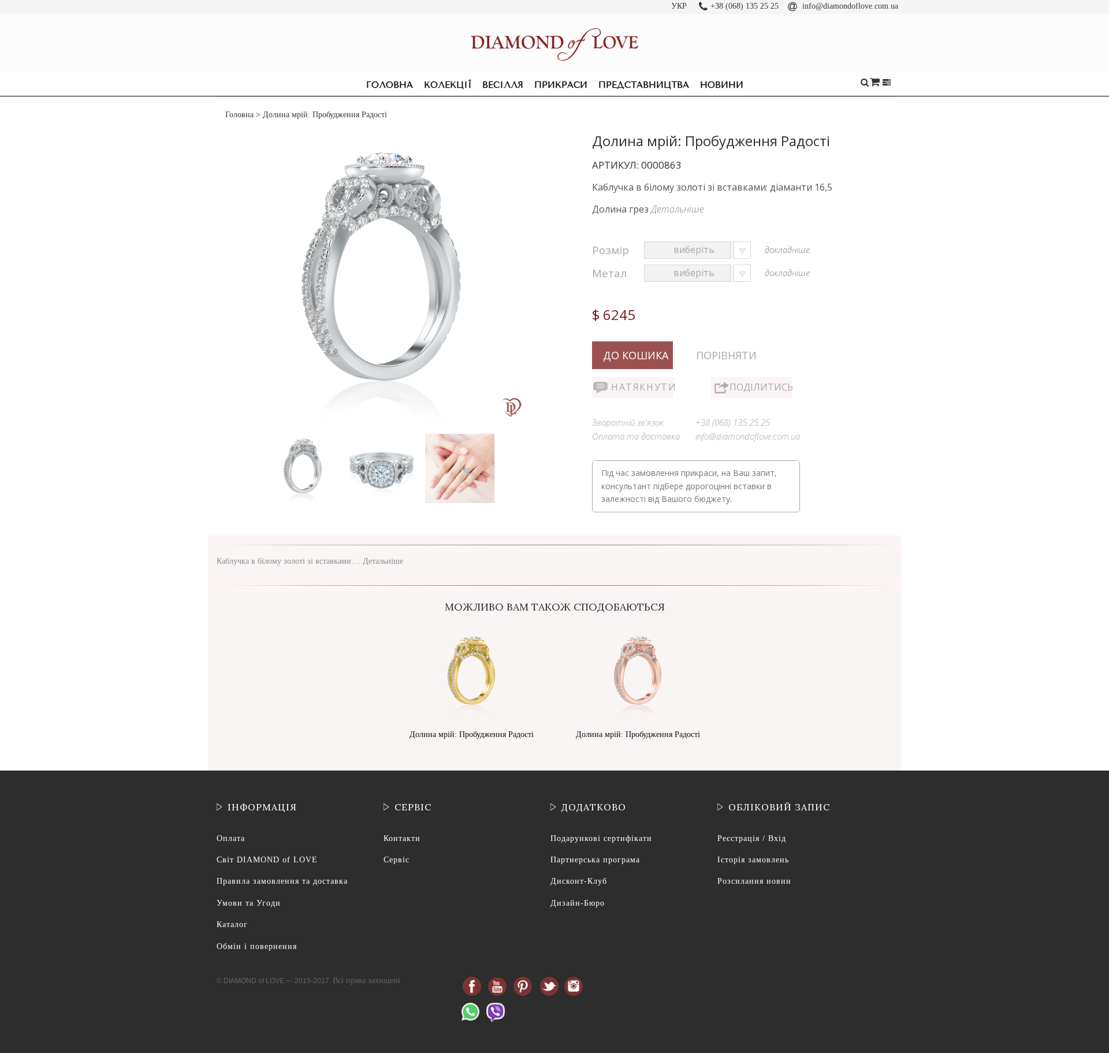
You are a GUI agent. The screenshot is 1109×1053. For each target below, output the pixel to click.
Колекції (447, 85)
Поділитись (761, 387)
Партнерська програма (595, 859)
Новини (721, 85)
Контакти (402, 838)
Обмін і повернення (257, 946)
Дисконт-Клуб (578, 881)
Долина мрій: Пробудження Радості (472, 734)
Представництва (643, 85)
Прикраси (560, 85)
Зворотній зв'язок (628, 422)
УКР (679, 6)
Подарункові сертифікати (601, 838)
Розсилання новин (754, 881)
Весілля (502, 85)
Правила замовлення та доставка (282, 881)
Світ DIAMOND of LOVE (267, 859)
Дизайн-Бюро (577, 903)
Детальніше (677, 209)
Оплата (231, 838)
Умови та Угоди (249, 903)
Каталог (232, 924)
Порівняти (726, 355)
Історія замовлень (753, 859)
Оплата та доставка (636, 436)
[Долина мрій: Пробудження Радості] (304, 436)
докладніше (787, 249)
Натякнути (642, 387)
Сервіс (397, 859)
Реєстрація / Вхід (751, 838)
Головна (389, 85)
